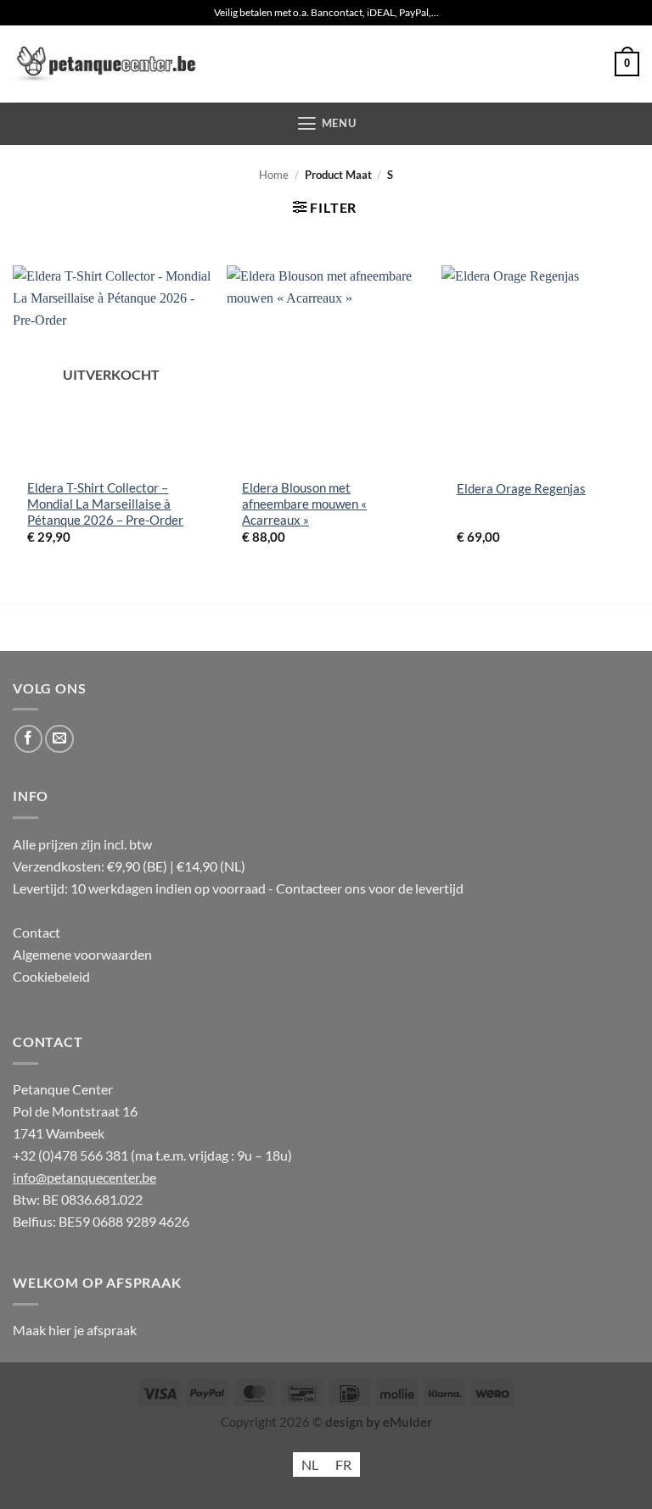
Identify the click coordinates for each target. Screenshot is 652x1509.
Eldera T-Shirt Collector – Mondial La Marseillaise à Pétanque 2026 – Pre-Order (105, 504)
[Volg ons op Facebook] (28, 739)
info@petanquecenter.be (84, 1177)
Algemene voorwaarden (82, 954)
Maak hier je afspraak (75, 1330)
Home (274, 174)
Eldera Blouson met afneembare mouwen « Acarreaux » (304, 504)
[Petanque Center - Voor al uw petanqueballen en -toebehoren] (106, 64)
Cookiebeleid (51, 976)
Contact (36, 932)
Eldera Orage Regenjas (521, 489)
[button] (627, 64)
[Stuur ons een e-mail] (59, 739)
